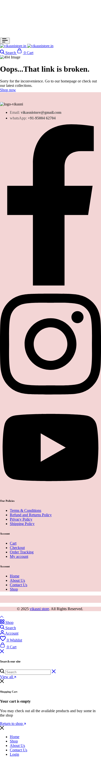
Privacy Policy (21, 519)
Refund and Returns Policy (31, 515)
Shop (14, 589)
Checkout (17, 548)
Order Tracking (22, 552)
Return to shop (12, 723)
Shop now (8, 90)
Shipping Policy (22, 524)
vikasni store (39, 609)
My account (19, 556)
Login (14, 754)
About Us (17, 580)
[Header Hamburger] (5, 41)
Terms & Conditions (25, 510)
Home (14, 576)
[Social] (50, 284)
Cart (13, 543)
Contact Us (18, 585)
